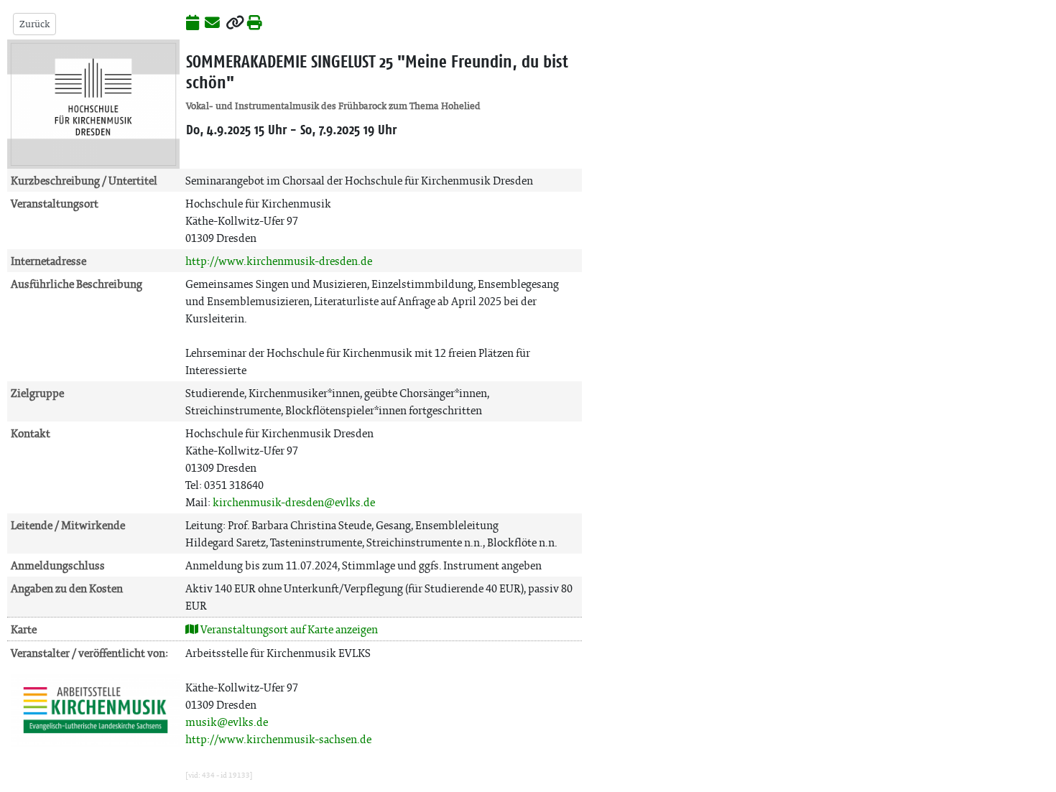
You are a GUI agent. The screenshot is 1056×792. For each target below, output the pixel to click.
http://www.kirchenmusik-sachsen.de (278, 739)
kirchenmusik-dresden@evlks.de (294, 502)
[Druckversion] (254, 24)
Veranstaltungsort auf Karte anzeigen (288, 629)
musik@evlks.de (226, 722)
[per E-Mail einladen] (212, 24)
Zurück (34, 24)
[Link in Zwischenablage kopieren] (235, 24)
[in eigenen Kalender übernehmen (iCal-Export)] (192, 24)
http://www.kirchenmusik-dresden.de (278, 261)
